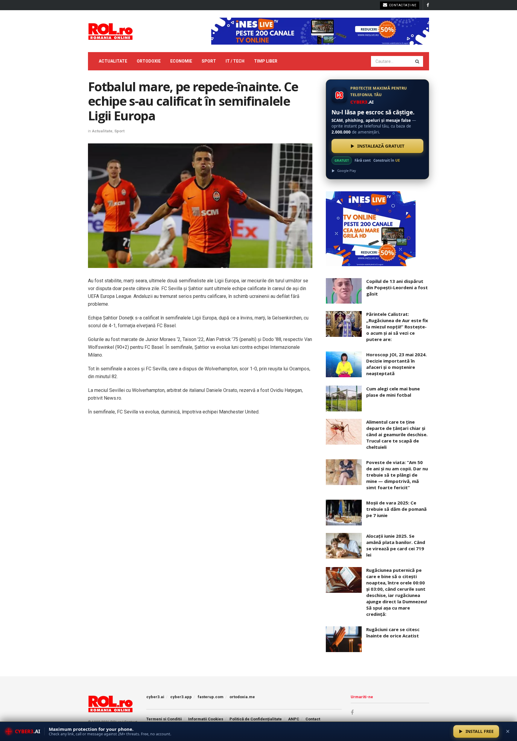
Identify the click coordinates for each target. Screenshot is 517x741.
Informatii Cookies (205, 719)
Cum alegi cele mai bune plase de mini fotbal (393, 392)
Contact (312, 719)
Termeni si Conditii (164, 719)
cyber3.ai (155, 697)
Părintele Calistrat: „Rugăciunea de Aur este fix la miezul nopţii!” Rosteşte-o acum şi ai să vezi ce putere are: (397, 326)
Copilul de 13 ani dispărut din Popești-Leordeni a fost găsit (397, 287)
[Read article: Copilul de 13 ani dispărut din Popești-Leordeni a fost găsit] (344, 291)
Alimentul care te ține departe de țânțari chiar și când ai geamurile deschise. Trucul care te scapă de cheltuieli (397, 434)
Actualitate (113, 61)
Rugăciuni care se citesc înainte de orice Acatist (392, 632)
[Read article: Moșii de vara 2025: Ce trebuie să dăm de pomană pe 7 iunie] (344, 512)
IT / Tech (235, 61)
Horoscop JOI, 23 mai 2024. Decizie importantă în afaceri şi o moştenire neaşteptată (396, 363)
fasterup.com (210, 697)
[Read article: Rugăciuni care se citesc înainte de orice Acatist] (344, 639)
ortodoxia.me (242, 697)
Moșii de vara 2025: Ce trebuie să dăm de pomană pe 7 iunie (396, 509)
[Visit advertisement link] (320, 31)
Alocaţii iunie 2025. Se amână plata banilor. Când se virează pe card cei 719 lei (395, 545)
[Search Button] (417, 61)
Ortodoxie (149, 61)
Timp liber (265, 61)
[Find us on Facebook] (428, 5)
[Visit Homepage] (110, 31)
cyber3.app (181, 697)
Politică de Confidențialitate (255, 719)
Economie (181, 61)
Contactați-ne (402, 5)
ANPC (293, 719)
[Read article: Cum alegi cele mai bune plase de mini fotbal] (344, 398)
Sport (209, 61)
